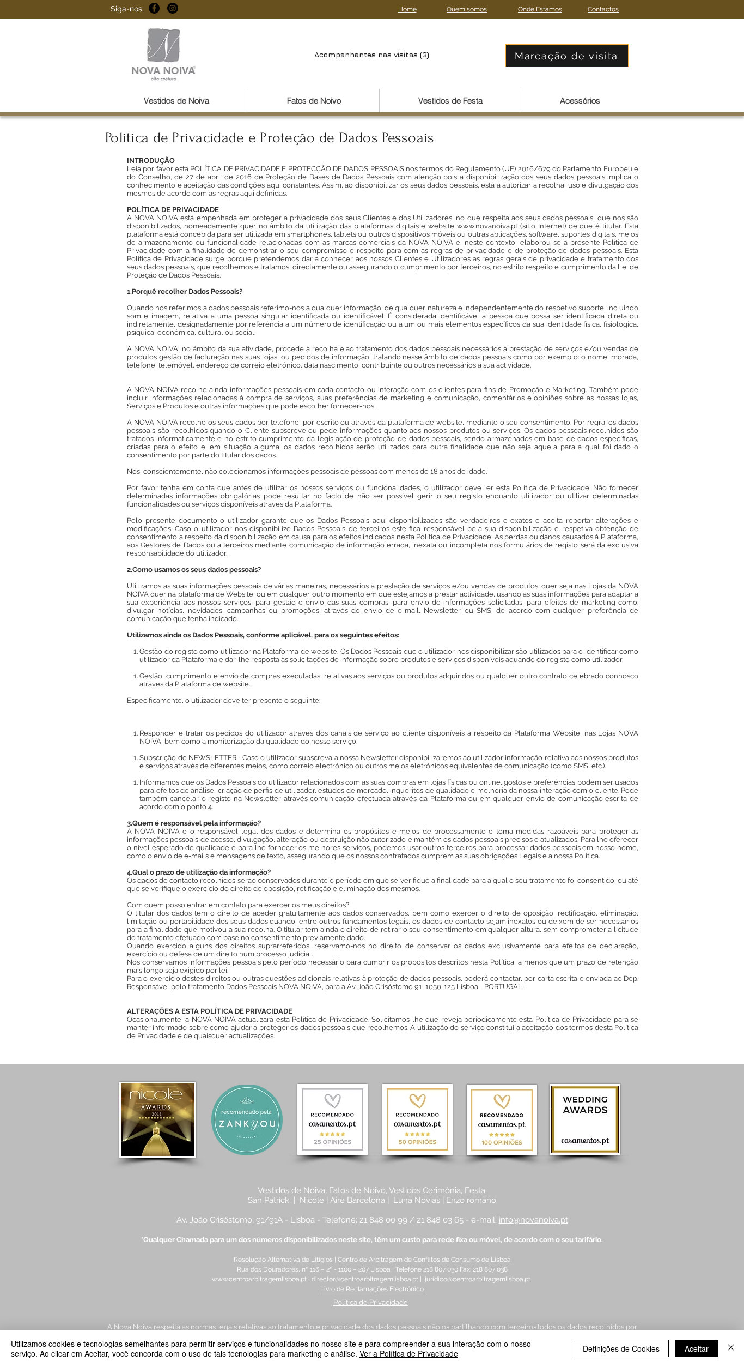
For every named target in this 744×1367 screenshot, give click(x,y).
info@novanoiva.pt (533, 1220)
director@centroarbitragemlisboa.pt (365, 1279)
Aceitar (697, 1348)
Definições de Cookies (621, 1348)
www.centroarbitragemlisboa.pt (259, 1279)
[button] (176, 100)
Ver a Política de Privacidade (408, 1353)
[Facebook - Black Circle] (154, 8)
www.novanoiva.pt (487, 226)
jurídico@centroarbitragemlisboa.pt (477, 1279)
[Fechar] (730, 1348)
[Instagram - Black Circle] (172, 8)
